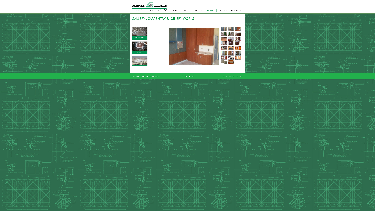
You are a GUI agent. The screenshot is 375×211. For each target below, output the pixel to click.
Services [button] (198, 10)
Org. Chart (236, 10)
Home (175, 10)
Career (224, 76)
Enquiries (223, 10)
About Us (186, 10)
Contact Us (233, 76)
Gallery (211, 10)
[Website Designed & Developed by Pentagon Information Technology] (241, 76)
